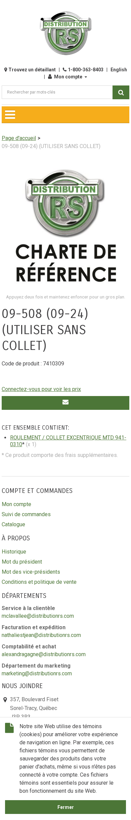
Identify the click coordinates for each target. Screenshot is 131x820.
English (119, 69)
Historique (14, 551)
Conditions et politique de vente (39, 582)
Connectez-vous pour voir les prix (41, 389)
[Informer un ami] (65, 403)
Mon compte (68, 76)
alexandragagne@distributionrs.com (44, 654)
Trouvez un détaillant (32, 69)
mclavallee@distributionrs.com (38, 616)
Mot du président (22, 562)
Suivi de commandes (26, 514)
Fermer (65, 807)
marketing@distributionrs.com (37, 673)
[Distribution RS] (65, 33)
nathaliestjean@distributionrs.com (41, 635)
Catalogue (13, 524)
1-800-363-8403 (85, 69)
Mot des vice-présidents (31, 572)
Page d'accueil (19, 138)
